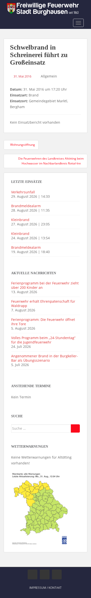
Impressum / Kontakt (45, 588)
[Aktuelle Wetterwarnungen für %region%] (40, 508)
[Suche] (75, 428)
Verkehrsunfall (23, 192)
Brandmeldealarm (26, 206)
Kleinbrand (20, 219)
